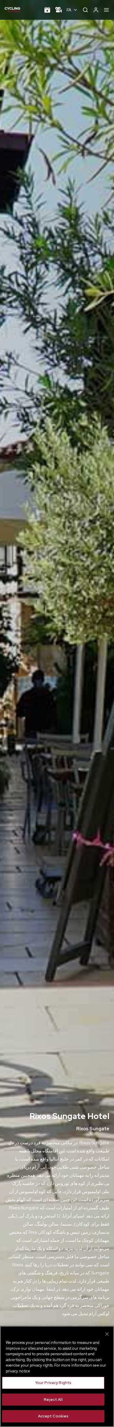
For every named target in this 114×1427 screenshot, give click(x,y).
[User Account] (96, 10)
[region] (57, 1376)
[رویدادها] (47, 10)
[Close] (107, 1334)
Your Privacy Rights (53, 1382)
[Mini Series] (58, 9)
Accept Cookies (53, 1416)
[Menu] (106, 10)
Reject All (53, 1399)
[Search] (85, 10)
